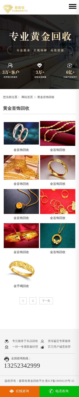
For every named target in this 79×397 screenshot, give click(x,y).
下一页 (46, 300)
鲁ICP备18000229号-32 (59, 380)
